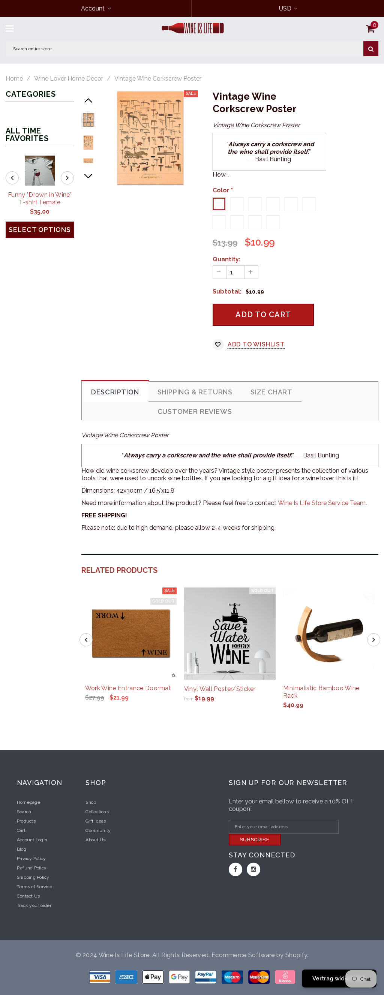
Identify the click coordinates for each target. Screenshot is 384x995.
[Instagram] (253, 869)
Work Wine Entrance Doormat (128, 688)
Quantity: (226, 259)
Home (14, 78)
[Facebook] (235, 869)
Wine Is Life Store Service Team (322, 502)
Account (93, 8)
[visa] (100, 976)
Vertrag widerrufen (339, 978)
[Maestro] (180, 976)
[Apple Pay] (153, 976)
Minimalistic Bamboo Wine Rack (321, 692)
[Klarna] (285, 976)
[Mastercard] (259, 976)
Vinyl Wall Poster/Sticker (220, 688)
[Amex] (127, 976)
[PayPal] (206, 976)
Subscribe (255, 839)
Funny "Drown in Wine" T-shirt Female (40, 198)
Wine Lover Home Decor (68, 78)
